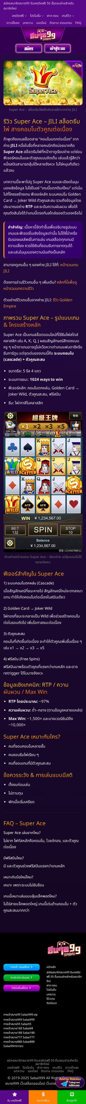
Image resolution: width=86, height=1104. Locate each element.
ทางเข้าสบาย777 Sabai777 (19, 1037)
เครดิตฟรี (18, 16)
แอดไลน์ (41, 23)
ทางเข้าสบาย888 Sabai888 (19, 1042)
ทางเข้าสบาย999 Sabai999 (19, 1020)
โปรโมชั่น (35, 16)
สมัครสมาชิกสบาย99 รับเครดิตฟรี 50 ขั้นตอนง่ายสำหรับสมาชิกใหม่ (38, 6)
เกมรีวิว (66, 16)
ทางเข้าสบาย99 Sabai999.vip (20, 1015)
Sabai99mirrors (13, 1046)
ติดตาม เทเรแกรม (61, 23)
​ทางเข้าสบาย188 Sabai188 (19, 1033)
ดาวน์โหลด (12, 23)
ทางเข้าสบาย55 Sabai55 (17, 1024)
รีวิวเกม (51, 999)
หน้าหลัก (51, 967)
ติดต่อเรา (52, 1003)
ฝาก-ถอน (52, 16)
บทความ (28, 23)
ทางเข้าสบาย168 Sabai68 (18, 1028)
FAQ (78, 23)
